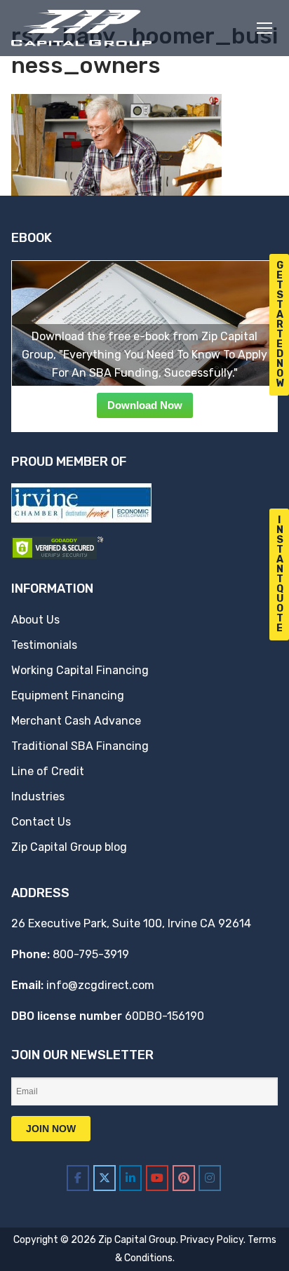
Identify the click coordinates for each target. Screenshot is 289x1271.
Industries (38, 796)
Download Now (144, 405)
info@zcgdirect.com (100, 985)
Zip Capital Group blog (69, 847)
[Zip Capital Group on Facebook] (78, 1178)
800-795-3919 (91, 954)
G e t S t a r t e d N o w (280, 324)
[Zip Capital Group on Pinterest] (184, 1178)
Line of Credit (47, 771)
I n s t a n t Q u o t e (279, 574)
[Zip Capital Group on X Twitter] (104, 1178)
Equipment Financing (67, 695)
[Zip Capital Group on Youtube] (157, 1178)
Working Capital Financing (80, 670)
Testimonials (44, 645)
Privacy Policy (211, 1240)
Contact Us (41, 821)
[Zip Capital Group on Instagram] (210, 1178)
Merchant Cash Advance (76, 720)
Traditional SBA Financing (80, 746)
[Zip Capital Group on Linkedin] (130, 1178)
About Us (35, 619)
